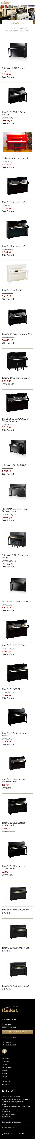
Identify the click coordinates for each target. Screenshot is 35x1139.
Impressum (5, 1084)
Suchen (4, 1077)
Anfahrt (4, 1070)
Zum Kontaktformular (8, 1127)
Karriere (4, 1074)
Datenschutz (6, 1081)
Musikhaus (5, 1061)
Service (4, 1064)
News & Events (6, 1067)
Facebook (4, 1051)
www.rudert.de (10, 1042)
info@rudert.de (11, 1045)
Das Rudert (5, 1058)
